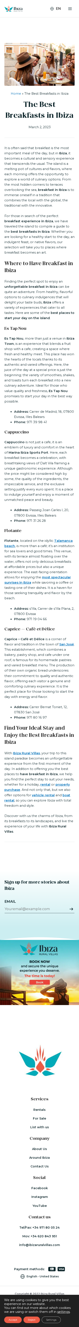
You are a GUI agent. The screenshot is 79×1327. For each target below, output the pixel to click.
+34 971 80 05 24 (46, 1227)
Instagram (39, 1197)
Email (10, 901)
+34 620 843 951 (44, 1236)
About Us (39, 1149)
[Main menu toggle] (70, 8)
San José (66, 644)
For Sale (39, 1118)
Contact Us (40, 1166)
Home (16, 94)
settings (63, 1312)
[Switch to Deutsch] (58, 15)
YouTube (39, 1206)
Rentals (39, 1110)
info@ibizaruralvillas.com (39, 1245)
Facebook (39, 1188)
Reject (32, 1319)
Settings (51, 1319)
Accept (13, 1319)
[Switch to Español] (58, 21)
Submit (71, 909)
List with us (39, 1127)
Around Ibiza (39, 1158)
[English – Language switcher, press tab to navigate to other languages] (57, 9)
